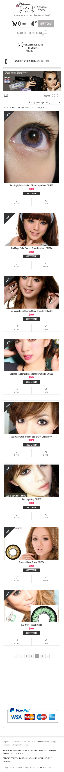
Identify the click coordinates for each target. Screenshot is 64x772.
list (59, 95)
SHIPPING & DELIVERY (23, 750)
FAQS (21, 758)
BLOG (28, 758)
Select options (31, 193)
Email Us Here (43, 60)
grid (53, 95)
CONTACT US (8, 761)
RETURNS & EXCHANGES (45, 750)
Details (17, 204)
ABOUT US (7, 750)
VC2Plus (37, 742)
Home (5, 107)
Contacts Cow (45, 767)
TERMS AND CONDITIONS (14, 754)
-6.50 (34, 107)
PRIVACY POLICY (10, 758)
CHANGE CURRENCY (41, 758)
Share (45, 204)
